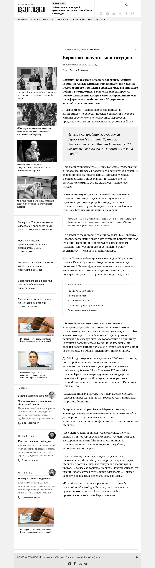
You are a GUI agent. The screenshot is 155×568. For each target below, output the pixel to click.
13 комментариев (31, 497)
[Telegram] (113, 13)
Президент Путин (82, 19)
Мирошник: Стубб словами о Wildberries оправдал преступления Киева (35, 266)
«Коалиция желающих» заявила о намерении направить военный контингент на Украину (34, 131)
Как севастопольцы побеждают (35, 441)
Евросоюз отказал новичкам (82, 310)
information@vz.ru (91, 557)
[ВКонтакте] (120, 13)
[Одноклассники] (126, 13)
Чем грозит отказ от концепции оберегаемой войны (34, 402)
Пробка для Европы (78, 295)
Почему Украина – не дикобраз (34, 478)
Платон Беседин (26, 436)
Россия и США (60, 19)
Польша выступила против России (85, 305)
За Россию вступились (79, 300)
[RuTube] (132, 13)
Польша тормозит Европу (81, 291)
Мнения (23, 388)
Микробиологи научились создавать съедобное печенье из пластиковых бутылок (35, 203)
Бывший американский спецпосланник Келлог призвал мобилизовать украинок (33, 167)
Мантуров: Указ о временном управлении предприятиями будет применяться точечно (35, 226)
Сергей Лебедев (26, 473)
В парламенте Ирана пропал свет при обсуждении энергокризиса (35, 284)
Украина (23, 19)
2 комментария (30, 460)
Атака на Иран (39, 19)
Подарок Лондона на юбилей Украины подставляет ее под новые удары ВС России (37, 94)
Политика (95, 50)
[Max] (101, 13)
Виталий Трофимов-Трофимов (33, 395)
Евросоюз (102, 19)
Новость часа (59, 3)
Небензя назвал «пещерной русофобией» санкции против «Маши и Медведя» (72, 10)
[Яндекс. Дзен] (107, 13)
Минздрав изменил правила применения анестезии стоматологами (34, 303)
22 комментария (30, 423)
